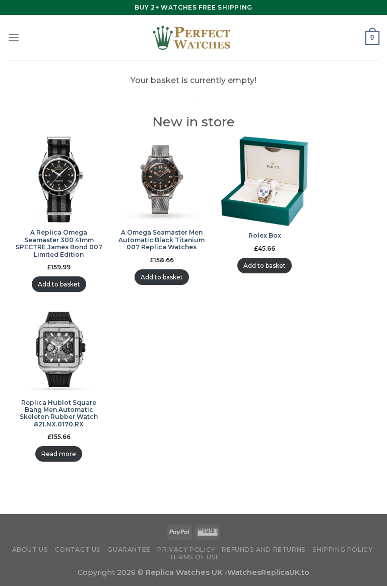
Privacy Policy (186, 549)
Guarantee (129, 549)
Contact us (78, 549)
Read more (58, 454)
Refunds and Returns (264, 549)
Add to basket (59, 284)
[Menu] (14, 37)
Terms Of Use (194, 557)
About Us (30, 549)
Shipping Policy (342, 549)
